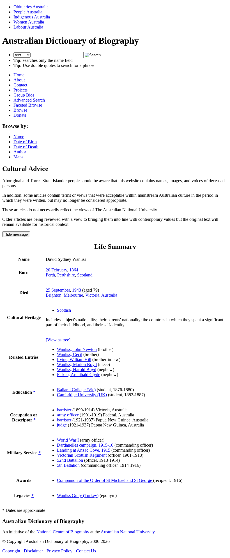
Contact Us (86, 550)
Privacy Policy (59, 550)
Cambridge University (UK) (82, 394)
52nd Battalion (70, 460)
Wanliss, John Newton (77, 349)
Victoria (92, 295)
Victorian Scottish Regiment (82, 455)
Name (18, 136)
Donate (19, 115)
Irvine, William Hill (74, 359)
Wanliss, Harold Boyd (76, 369)
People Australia (27, 12)
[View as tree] (58, 339)
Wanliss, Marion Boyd (77, 364)
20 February (56, 270)
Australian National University (128, 531)
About (19, 80)
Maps (18, 156)
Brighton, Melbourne (64, 295)
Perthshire (66, 275)
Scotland (85, 275)
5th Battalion (68, 465)
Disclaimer (33, 550)
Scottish (64, 310)
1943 (76, 290)
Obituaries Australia (31, 6)
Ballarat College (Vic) (76, 389)
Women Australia (28, 22)
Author (19, 151)
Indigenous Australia (31, 17)
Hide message (16, 234)
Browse (20, 110)
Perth (50, 275)
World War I (68, 440)
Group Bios (23, 95)
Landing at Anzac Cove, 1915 (83, 450)
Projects (20, 90)
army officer (68, 414)
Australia (109, 295)
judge (62, 425)
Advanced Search (29, 100)
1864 (73, 270)
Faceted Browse (27, 105)
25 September (58, 290)
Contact (20, 85)
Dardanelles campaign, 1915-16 (85, 445)
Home (18, 74)
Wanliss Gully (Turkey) (77, 495)
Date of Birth (25, 141)
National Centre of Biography (62, 531)
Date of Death (25, 146)
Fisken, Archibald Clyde (78, 374)
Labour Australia (28, 27)
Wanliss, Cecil (69, 354)
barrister (64, 409)
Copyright (11, 550)
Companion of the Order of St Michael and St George (105, 480)
